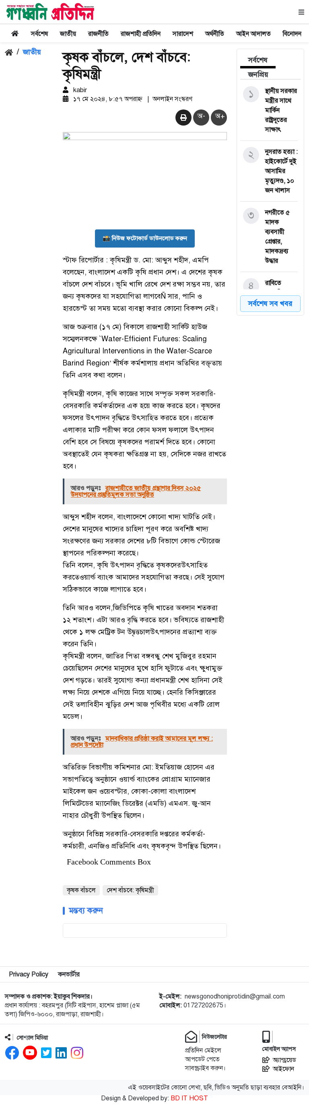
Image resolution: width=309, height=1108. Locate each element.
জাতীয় (68, 34)
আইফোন (283, 1069)
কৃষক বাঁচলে (81, 890)
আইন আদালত (253, 34)
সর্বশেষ (39, 34)
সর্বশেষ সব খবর (270, 303)
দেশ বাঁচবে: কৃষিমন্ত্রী (130, 890)
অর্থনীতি (214, 34)
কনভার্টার (69, 974)
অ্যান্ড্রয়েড (284, 1060)
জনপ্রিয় (258, 74)
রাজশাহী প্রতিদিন (141, 34)
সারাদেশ (183, 34)
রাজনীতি (98, 34)
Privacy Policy (28, 974)
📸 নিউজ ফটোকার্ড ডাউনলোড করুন (145, 238)
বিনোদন (292, 34)
